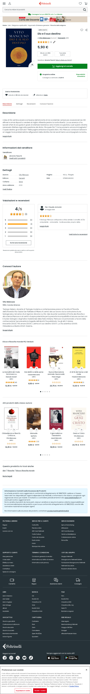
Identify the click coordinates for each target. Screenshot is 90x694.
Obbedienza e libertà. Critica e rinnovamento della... (11, 434)
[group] (45, 14)
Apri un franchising (67, 525)
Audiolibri (6, 611)
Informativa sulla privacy (40, 563)
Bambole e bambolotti (10, 633)
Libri (4, 470)
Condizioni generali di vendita (42, 556)
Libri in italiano (7, 596)
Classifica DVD (66, 602)
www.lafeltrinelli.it (72, 498)
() (51, 42)
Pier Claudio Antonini (53, 207)
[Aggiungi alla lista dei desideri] (81, 30)
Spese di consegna (9, 572)
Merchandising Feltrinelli (69, 624)
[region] (45, 680)
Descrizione (7, 104)
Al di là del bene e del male (79, 373)
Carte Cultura (36, 534)
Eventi (4, 528)
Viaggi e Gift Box (66, 627)
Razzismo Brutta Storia (69, 569)
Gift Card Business (67, 531)
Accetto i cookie (40, 691)
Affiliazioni (64, 528)
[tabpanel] (19, 48)
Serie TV (64, 608)
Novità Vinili (36, 608)
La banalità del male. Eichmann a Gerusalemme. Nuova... (11, 373)
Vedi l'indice (7, 189)
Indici (34, 543)
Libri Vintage (7, 605)
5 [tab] (49, 391)
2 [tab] (42, 391)
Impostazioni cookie (23, 691)
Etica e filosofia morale (25, 470)
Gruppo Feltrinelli (66, 556)
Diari (33, 624)
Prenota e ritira (36, 528)
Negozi (5, 525)
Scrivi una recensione (18, 243)
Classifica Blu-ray (67, 605)
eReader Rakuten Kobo (68, 633)
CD (33, 596)
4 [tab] (47, 391)
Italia (46, 95)
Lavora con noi (8, 531)
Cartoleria (35, 621)
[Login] (10, 3)
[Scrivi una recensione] (54, 42)
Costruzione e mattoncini (11, 624)
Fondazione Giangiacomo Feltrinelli (73, 563)
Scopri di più (8, 330)
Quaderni (35, 637)
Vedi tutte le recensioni (78, 234)
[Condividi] (86, 30)
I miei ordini (6, 559)
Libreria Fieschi (50, 60)
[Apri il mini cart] (86, 3)
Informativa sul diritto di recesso (43, 559)
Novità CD (35, 599)
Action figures (7, 637)
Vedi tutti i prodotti (17, 158)
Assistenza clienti (8, 566)
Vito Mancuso (44, 38)
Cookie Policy (74, 686)
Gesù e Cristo (79, 433)
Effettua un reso (8, 563)
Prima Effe (64, 540)
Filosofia (10, 470)
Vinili (33, 605)
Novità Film (65, 599)
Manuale (33, 433)
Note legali (7, 476)
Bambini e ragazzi (67, 611)
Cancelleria (36, 630)
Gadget (64, 630)
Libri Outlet (6, 599)
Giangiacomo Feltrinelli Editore (71, 559)
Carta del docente (38, 537)
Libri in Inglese (7, 602)
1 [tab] (18, 65)
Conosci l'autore (46, 104)
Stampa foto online (38, 546)
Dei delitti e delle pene (33, 372)
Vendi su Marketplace (68, 534)
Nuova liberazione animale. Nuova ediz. (56, 373)
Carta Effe (35, 525)
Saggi (21, 182)
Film (62, 596)
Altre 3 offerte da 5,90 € (63, 60)
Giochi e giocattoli (9, 621)
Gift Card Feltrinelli (38, 531)
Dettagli (19, 104)
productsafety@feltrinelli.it (58, 511)
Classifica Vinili (37, 611)
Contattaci (6, 569)
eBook (5, 608)
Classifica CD (36, 602)
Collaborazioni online (68, 537)
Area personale (8, 556)
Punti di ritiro (36, 540)
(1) (26, 214)
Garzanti (61, 38)
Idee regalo (65, 621)
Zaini (33, 627)
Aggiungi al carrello (64, 66)
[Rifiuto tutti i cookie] (86, 669)
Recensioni (31, 104)
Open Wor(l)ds (37, 633)
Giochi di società (8, 630)
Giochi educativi (8, 627)
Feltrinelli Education (67, 566)
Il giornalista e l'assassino (56, 434)
